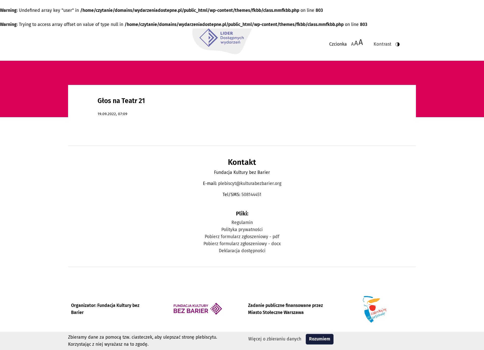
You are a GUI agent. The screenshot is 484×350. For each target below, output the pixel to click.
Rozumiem (319, 339)
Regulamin (242, 222)
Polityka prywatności (242, 229)
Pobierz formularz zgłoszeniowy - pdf (242, 236)
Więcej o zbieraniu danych (274, 339)
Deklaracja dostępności (242, 250)
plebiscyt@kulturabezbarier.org (249, 183)
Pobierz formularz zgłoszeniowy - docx (242, 243)
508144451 (251, 194)
